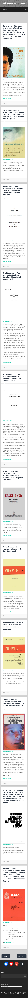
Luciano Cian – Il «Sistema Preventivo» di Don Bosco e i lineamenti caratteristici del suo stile (13, 702)
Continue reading (9, 98)
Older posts (6, 956)
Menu (5, 9)
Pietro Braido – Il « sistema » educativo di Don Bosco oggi (12, 549)
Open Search (25, 9)
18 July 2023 (6, 103)
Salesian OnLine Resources (13, 3)
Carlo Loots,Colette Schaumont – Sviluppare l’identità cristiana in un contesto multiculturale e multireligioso (13, 114)
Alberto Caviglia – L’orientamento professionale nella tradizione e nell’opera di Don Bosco (13, 475)
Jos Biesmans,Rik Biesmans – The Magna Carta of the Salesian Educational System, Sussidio (13, 190)
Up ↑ (14, 995)
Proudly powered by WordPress (11, 992)
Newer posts (21, 956)
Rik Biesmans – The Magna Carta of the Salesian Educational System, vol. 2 (12, 377)
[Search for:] (14, 976)
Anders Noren (19, 993)
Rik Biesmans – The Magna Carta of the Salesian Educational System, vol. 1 (12, 276)
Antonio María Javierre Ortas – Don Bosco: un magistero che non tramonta (13, 626)
